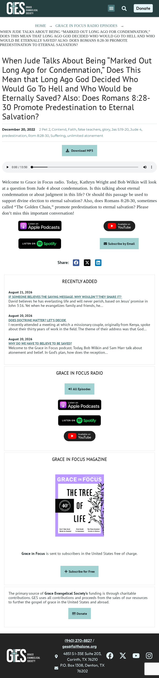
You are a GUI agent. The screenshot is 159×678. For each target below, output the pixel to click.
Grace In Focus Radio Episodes (86, 26)
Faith (72, 129)
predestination (14, 136)
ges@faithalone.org (79, 646)
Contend (59, 129)
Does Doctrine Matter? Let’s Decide (37, 320)
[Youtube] (136, 655)
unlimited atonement (85, 136)
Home (40, 26)
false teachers (89, 129)
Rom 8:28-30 (38, 136)
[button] (111, 8)
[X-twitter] (122, 655)
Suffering (58, 136)
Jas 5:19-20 (120, 129)
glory (106, 129)
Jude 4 (136, 129)
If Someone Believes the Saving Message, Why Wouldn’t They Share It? (65, 297)
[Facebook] (109, 655)
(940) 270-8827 (78, 640)
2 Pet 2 (44, 129)
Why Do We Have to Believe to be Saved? (40, 343)
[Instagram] (149, 655)
